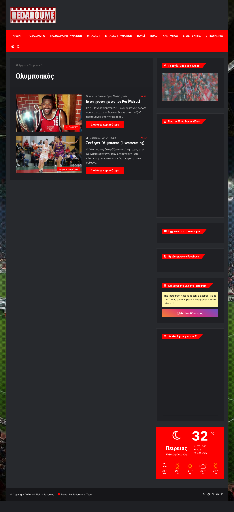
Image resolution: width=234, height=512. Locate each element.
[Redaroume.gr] (33, 15)
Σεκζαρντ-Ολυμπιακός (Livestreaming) (115, 143)
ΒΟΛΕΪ (141, 35)
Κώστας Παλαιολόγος (100, 96)
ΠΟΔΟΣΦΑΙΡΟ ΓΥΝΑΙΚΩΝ (66, 35)
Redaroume (95, 137)
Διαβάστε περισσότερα (105, 124)
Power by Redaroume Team (76, 494)
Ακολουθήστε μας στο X (182, 336)
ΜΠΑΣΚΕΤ (93, 35)
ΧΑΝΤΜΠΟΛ (170, 35)
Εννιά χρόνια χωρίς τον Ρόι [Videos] (113, 101)
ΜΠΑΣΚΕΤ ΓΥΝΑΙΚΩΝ (118, 35)
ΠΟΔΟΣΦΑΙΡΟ (36, 35)
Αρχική (22, 65)
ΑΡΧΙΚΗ (17, 35)
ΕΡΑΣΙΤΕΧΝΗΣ (192, 35)
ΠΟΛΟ (154, 35)
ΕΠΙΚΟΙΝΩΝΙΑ (214, 35)
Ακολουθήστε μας (191, 313)
